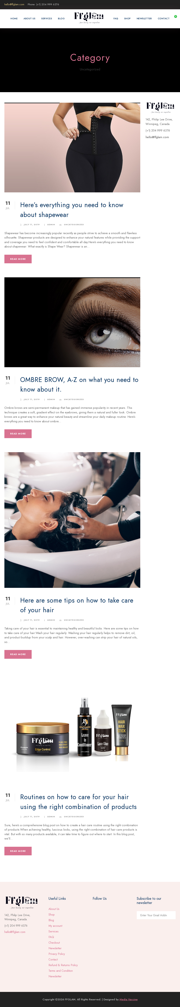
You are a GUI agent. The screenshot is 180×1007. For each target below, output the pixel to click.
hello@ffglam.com (157, 137)
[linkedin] (168, 4)
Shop (127, 18)
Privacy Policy (57, 954)
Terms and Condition (61, 971)
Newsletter (144, 18)
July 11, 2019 (32, 224)
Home (14, 18)
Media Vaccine (129, 999)
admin (51, 224)
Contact (164, 18)
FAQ (116, 18)
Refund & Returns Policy (63, 965)
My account (55, 926)
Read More (18, 259)
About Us (29, 18)
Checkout (54, 943)
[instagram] (174, 4)
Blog (61, 18)
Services (46, 18)
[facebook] (161, 4)
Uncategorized (74, 224)
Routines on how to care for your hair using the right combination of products (78, 801)
